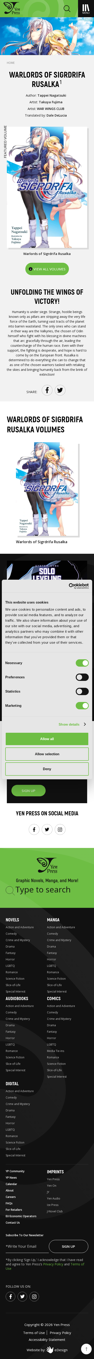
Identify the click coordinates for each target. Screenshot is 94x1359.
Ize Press (52, 1205)
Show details (69, 724)
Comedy (11, 934)
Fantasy (11, 953)
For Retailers (14, 1210)
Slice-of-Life (13, 985)
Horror (10, 959)
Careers (11, 1197)
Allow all (47, 739)
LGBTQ (10, 966)
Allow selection (47, 754)
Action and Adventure (20, 927)
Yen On (51, 1186)
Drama (10, 946)
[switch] (82, 677)
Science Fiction (15, 979)
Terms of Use (34, 1332)
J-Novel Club (55, 1211)
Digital (12, 1084)
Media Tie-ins (55, 1051)
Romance (12, 972)
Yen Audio (53, 1198)
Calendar (11, 1184)
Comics (53, 998)
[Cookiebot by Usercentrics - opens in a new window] (69, 586)
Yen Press (53, 1179)
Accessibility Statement (47, 1339)
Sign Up (68, 1246)
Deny (47, 769)
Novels (12, 920)
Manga (53, 920)
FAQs (9, 1203)
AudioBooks (17, 998)
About (10, 1190)
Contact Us (13, 1223)
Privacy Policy (53, 1264)
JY (48, 1192)
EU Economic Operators (21, 1216)
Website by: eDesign (47, 1350)
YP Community (15, 1171)
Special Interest (15, 991)
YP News (11, 1178)
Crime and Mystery (18, 940)
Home (11, 63)
